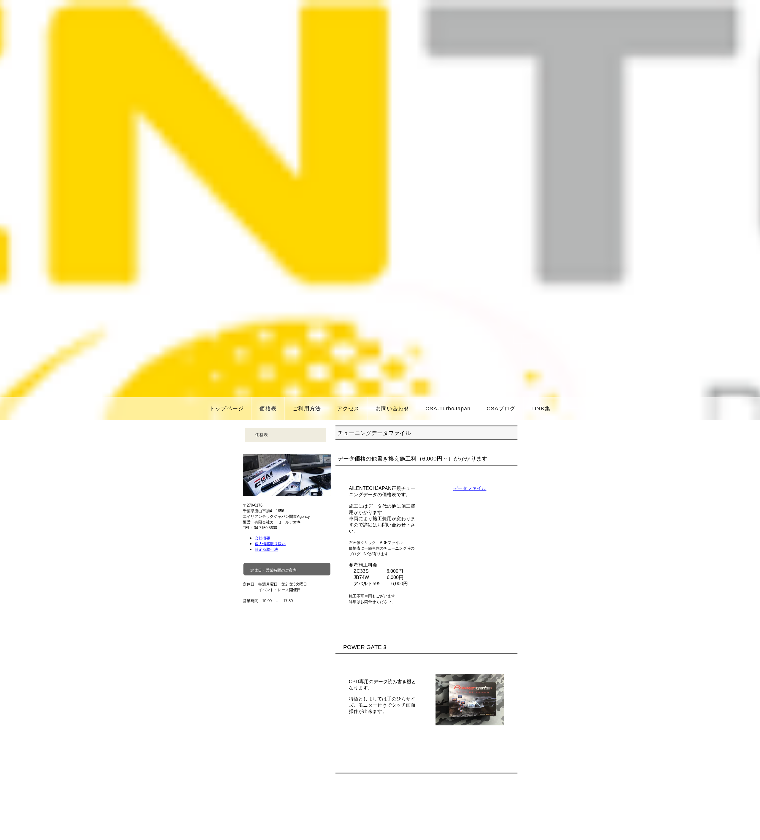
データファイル (469, 488)
